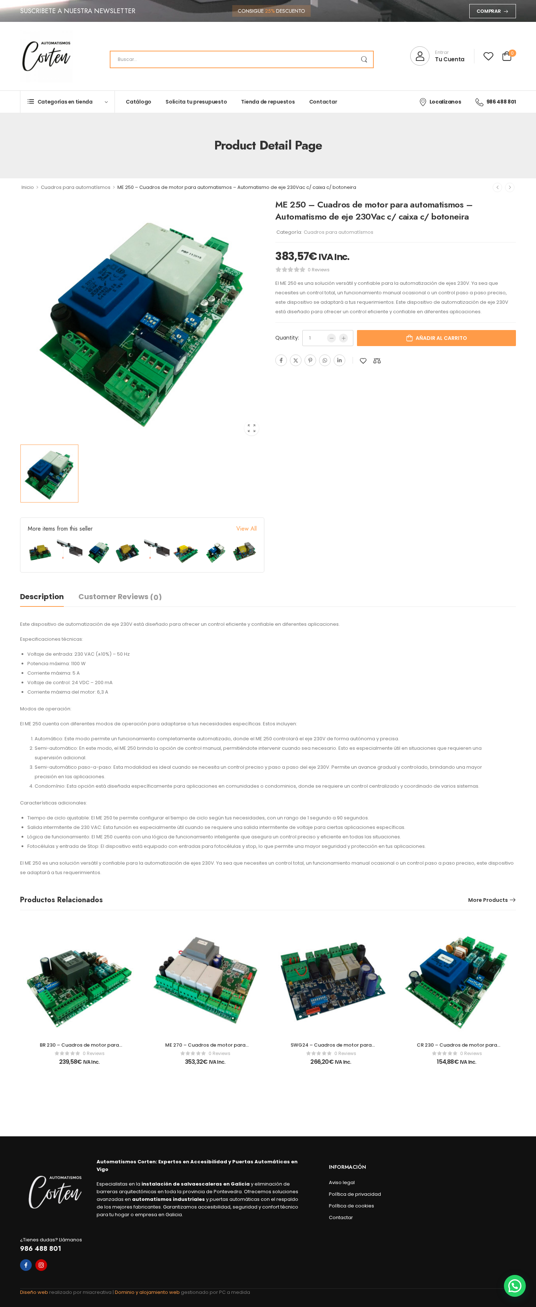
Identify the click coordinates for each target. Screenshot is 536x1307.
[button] (515, 1286)
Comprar (489, 11)
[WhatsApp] (325, 360)
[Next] (510, 187)
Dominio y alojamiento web (148, 1292)
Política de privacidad (355, 1194)
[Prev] (497, 187)
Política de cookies (351, 1205)
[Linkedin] (339, 360)
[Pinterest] (310, 360)
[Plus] (343, 338)
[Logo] (46, 56)
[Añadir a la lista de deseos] (363, 361)
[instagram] (41, 1265)
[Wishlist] (488, 56)
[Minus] (331, 338)
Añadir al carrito (441, 338)
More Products (488, 900)
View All (246, 528)
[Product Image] (142, 319)
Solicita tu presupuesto (196, 101)
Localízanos (445, 101)
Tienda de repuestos (268, 101)
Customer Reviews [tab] (120, 597)
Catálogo (138, 101)
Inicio (28, 187)
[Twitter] (296, 360)
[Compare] (377, 361)
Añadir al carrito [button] (79, 1065)
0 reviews (319, 269)
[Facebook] (281, 360)
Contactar (323, 101)
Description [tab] (42, 597)
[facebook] (26, 1265)
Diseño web (34, 1292)
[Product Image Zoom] (251, 428)
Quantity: (287, 337)
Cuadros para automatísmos (75, 187)
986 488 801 (501, 101)
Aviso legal (342, 1182)
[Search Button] (364, 59)
